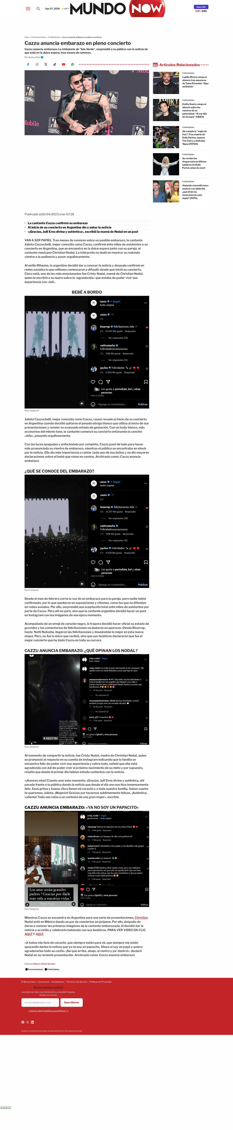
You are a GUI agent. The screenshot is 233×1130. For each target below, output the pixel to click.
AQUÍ (28, 934)
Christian (141, 917)
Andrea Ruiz (34, 57)
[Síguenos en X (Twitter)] (27, 1022)
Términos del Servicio (76, 982)
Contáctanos (58, 982)
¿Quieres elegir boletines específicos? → (48, 1011)
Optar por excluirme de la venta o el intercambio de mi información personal (51, 1031)
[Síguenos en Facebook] (22, 1022)
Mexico (37, 964)
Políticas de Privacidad (100, 982)
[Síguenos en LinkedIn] (32, 1022)
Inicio (27, 37)
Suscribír (201, 7)
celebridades (188, 73)
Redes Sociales (48, 964)
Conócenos (43, 982)
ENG (204, 11)
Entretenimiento (38, 37)
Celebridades (54, 37)
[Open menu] (28, 8)
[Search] (38, 8)
